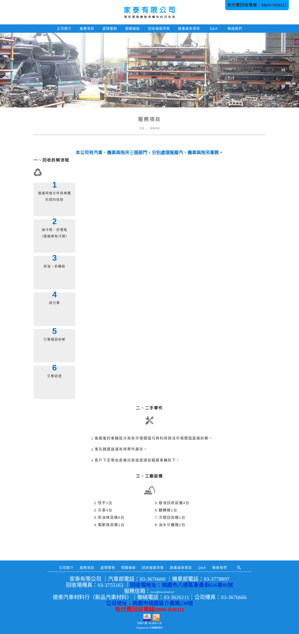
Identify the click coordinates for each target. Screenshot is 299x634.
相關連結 (132, 28)
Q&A (214, 28)
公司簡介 (64, 28)
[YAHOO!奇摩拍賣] (147, 617)
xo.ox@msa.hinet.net (162, 592)
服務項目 (87, 28)
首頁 (142, 128)
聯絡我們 (235, 28)
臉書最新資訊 (189, 28)
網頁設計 (158, 627)
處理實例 (110, 28)
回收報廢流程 (159, 28)
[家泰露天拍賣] (156, 617)
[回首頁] (149, 12)
